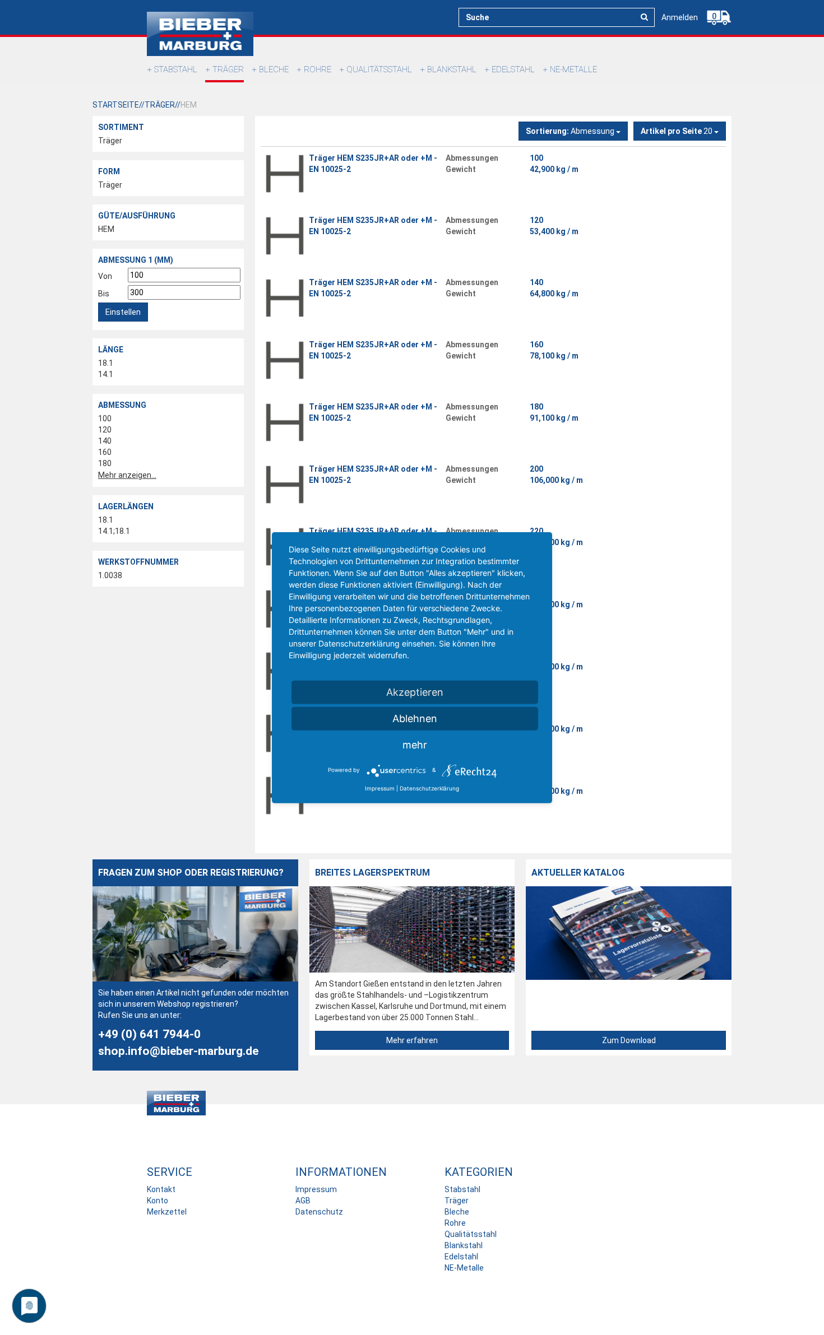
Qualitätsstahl (379, 69)
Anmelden (679, 17)
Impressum (316, 1189)
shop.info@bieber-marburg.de (178, 1051)
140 (105, 440)
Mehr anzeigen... (127, 475)
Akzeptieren (414, 691)
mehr (414, 744)
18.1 (105, 363)
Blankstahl (451, 69)
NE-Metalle (573, 69)
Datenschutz (319, 1211)
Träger (228, 69)
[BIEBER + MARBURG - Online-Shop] (200, 34)
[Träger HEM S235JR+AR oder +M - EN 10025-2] (285, 174)
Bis (103, 293)
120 (105, 429)
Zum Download (629, 1040)
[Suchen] (644, 17)
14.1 (105, 374)
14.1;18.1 (114, 531)
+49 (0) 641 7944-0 (149, 1034)
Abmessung (571, 131)
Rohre (317, 69)
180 (105, 463)
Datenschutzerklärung (429, 787)
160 (105, 452)
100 (105, 418)
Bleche (274, 69)
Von (105, 276)
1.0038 (110, 575)
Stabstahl (175, 69)
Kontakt (161, 1189)
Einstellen (123, 312)
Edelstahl (513, 69)
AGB (303, 1200)
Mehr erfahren (412, 1040)
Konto (157, 1200)
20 (677, 131)
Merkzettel (167, 1211)
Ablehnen (414, 718)
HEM (106, 229)
